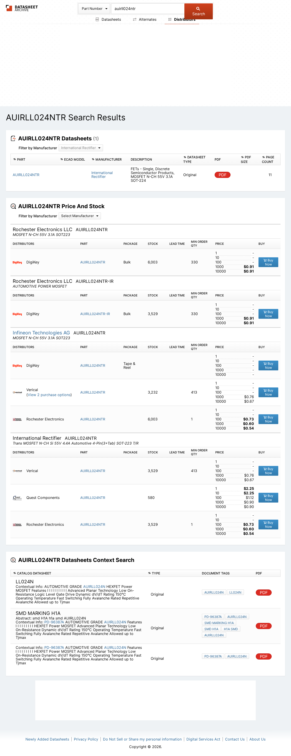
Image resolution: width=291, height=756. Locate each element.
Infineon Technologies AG (42, 333)
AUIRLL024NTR (92, 262)
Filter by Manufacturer (38, 148)
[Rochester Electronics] (19, 419)
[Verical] (19, 392)
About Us (257, 739)
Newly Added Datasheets (47, 739)
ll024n (235, 592)
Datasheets (110, 19)
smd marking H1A (219, 623)
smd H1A (211, 629)
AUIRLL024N (94, 586)
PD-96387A (54, 622)
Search (198, 14)
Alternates (147, 19)
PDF (223, 174)
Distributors (184, 19)
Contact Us (235, 739)
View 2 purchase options (49, 395)
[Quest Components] (19, 497)
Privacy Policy (86, 739)
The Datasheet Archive (22, 8)
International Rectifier (102, 174)
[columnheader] (34, 159)
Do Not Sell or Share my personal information (142, 739)
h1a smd (231, 629)
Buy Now (269, 262)
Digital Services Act (203, 739)
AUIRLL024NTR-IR (95, 314)
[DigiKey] (19, 262)
